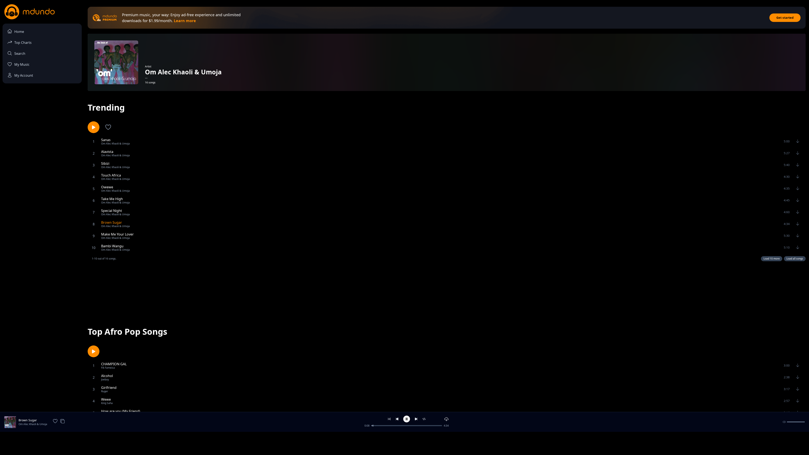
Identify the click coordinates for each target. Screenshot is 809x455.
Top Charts (23, 42)
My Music (21, 64)
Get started (785, 18)
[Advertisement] (446, 290)
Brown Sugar (28, 420)
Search (19, 53)
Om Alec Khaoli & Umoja (33, 424)
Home (19, 31)
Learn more (185, 20)
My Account (23, 75)
